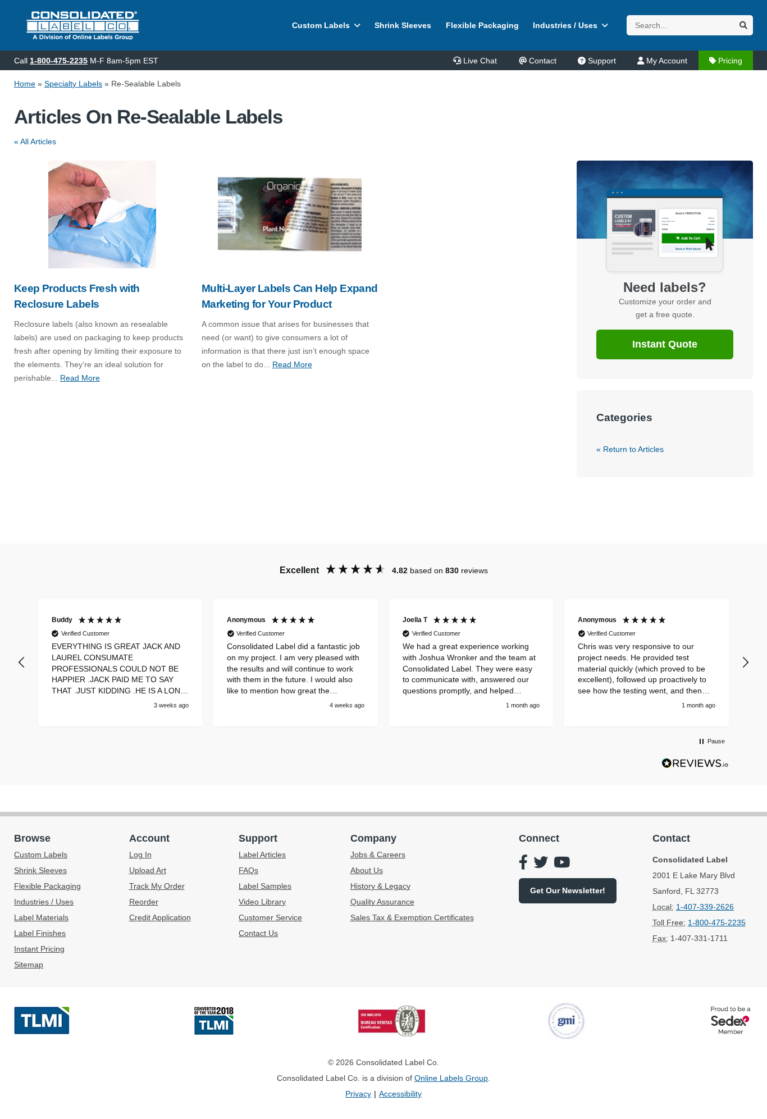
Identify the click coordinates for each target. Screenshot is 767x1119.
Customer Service (270, 917)
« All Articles (35, 141)
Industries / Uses (565, 25)
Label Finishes (40, 933)
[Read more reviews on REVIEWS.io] (695, 766)
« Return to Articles (630, 449)
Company (373, 838)
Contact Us (258, 933)
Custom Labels (321, 25)
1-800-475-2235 (59, 60)
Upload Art (147, 870)
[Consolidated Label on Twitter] (540, 864)
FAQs (248, 870)
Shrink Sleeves (403, 25)
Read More (80, 377)
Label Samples (265, 886)
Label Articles (262, 854)
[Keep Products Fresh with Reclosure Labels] (102, 214)
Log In (140, 854)
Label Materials (41, 917)
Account (149, 838)
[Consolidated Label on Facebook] (523, 864)
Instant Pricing (39, 948)
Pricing (730, 60)
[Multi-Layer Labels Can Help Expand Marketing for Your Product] (290, 214)
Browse (32, 838)
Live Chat (480, 60)
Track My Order (157, 886)
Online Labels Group (451, 1078)
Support (602, 60)
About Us (366, 870)
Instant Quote (664, 344)
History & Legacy (380, 886)
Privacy (358, 1093)
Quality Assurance (382, 901)
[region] (383, 662)
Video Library (262, 901)
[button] (21, 662)
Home (24, 83)
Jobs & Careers (377, 854)
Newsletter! (567, 890)
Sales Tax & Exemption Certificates (412, 917)
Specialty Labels (73, 83)
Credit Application (160, 917)
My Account (666, 60)
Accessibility (400, 1093)
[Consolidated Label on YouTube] (562, 864)
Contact (542, 60)
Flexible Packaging (482, 25)
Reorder (143, 901)
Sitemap (28, 964)
